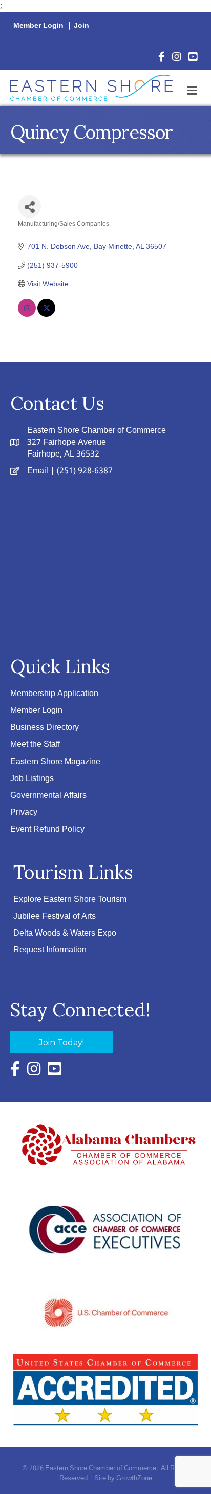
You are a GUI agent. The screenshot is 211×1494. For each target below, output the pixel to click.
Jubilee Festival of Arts (54, 916)
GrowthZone (134, 1478)
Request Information (50, 950)
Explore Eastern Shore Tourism (69, 899)
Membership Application (54, 694)
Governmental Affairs (48, 796)
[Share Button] (29, 206)
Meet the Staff (35, 744)
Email (37, 471)
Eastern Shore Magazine (55, 762)
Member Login (38, 25)
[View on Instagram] (27, 314)
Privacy (23, 812)
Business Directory (44, 727)
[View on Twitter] (46, 314)
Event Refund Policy (47, 829)
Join (81, 25)
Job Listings (32, 779)
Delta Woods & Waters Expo (64, 933)
